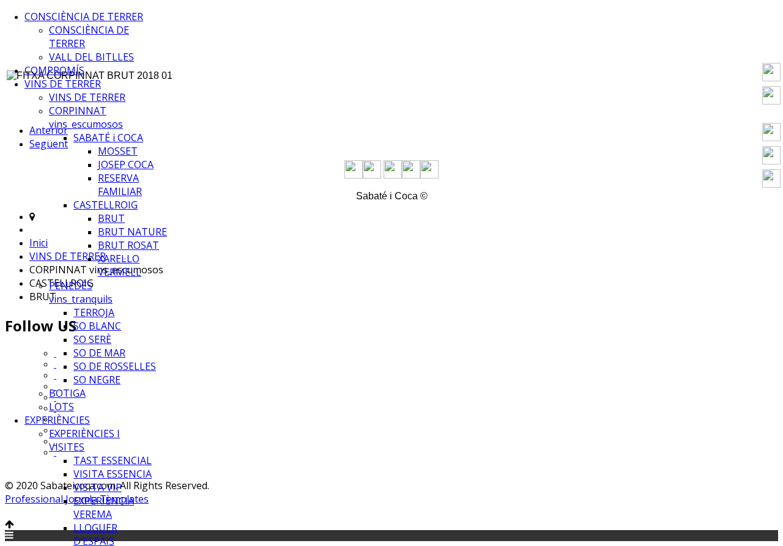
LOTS (61, 406)
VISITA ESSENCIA (112, 474)
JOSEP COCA (126, 164)
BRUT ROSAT (128, 245)
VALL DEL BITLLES (91, 57)
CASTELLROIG (105, 205)
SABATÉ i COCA (108, 137)
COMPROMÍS (54, 70)
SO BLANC (97, 326)
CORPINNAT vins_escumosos (86, 117)
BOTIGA (67, 393)
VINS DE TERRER (62, 83)
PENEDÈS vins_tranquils (81, 292)
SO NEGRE (97, 379)
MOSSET (118, 151)
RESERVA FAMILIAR (120, 184)
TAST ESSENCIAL (112, 460)
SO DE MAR (99, 353)
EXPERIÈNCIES (57, 420)
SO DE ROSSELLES (114, 366)
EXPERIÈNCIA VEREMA (103, 507)
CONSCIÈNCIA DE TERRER (83, 16)
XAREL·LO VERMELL (119, 265)
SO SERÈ (92, 339)
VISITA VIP (97, 487)
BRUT (111, 218)
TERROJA (93, 312)
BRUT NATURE (132, 231)
